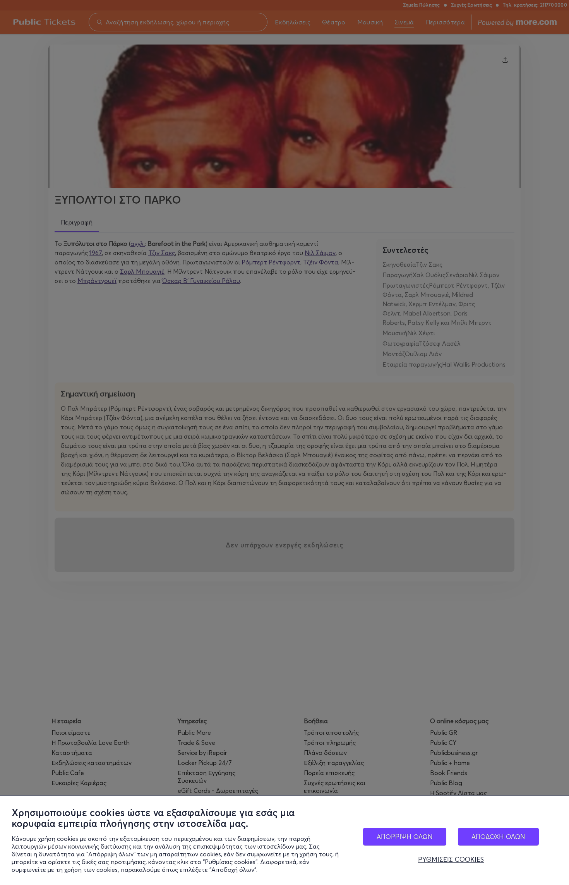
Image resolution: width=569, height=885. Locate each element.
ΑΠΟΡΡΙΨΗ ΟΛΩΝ (405, 836)
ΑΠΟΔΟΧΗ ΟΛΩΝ (498, 836)
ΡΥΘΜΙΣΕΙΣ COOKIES (451, 859)
